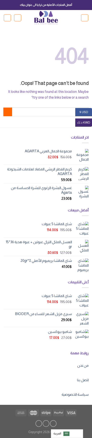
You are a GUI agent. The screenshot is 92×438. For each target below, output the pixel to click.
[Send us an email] (39, 423)
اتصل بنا (83, 380)
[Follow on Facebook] (53, 423)
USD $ (85, 112)
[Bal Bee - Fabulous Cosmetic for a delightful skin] (46, 18)
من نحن (83, 365)
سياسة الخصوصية (75, 394)
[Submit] (7, 112)
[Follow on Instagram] (46, 423)
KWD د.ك (84, 122)
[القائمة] (84, 17)
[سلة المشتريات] (7, 17)
